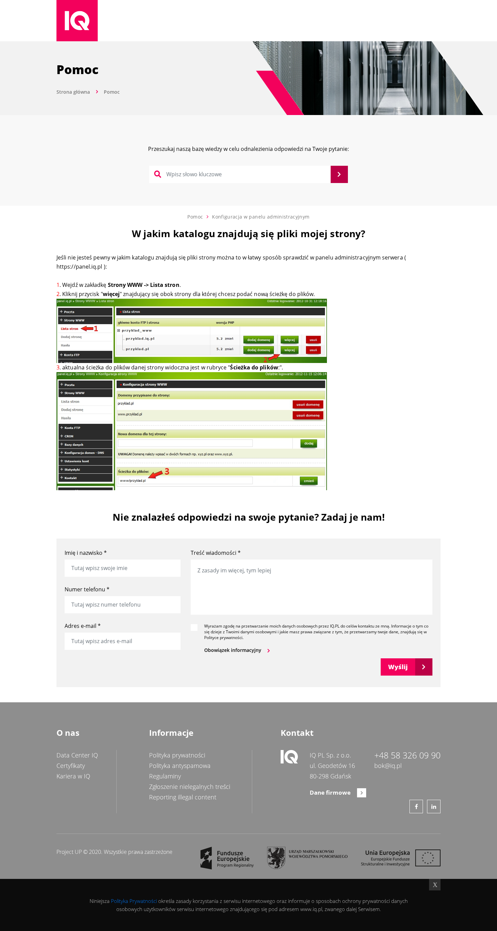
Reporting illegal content (182, 797)
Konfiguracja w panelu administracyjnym (260, 216)
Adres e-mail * (83, 626)
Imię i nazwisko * (86, 553)
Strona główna (73, 92)
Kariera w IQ (73, 776)
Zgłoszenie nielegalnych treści (189, 786)
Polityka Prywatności (134, 901)
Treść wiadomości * (216, 553)
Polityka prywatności (177, 755)
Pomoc (195, 216)
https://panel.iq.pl (79, 266)
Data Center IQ (77, 755)
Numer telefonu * (87, 589)
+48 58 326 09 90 (407, 755)
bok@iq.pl (388, 766)
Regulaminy (165, 776)
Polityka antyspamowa (180, 766)
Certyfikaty (70, 766)
